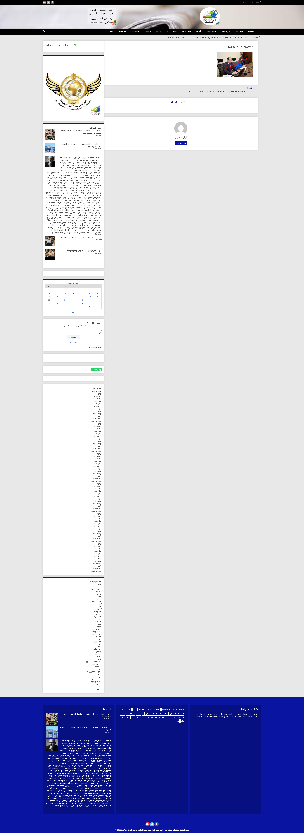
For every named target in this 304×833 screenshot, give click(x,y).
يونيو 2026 (98, 396)
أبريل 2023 (98, 491)
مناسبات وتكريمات (95, 681)
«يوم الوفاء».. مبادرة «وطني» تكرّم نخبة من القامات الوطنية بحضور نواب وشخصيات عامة (81, 132)
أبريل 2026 (98, 401)
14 (57, 296)
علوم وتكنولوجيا (96, 664)
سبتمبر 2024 (97, 448)
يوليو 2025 (98, 423)
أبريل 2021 (98, 551)
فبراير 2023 (98, 496)
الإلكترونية (157, 709)
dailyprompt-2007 (168, 709)
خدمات (99, 646)
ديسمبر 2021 (97, 531)
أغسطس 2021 (96, 541)
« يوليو (74, 312)
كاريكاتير (99, 676)
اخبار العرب (239, 31)
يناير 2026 (98, 408)
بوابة (137, 713)
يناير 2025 (98, 438)
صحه (111, 31)
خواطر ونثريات (97, 649)
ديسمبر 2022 (97, 501)
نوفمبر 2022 (97, 503)
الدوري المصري (174, 713)
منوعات (99, 684)
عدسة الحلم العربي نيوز (94, 661)
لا (99, 333)
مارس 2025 (97, 433)
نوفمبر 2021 (97, 533)
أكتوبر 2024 (98, 446)
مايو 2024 (98, 458)
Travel (99, 599)
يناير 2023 (98, 498)
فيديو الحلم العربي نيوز (94, 671)
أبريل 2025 (98, 431)
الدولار (166, 713)
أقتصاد (198, 31)
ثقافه (100, 639)
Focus (99, 594)
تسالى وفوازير (97, 634)
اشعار (100, 624)
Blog (100, 584)
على (133, 717)
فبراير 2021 (98, 556)
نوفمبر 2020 (97, 563)
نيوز (178, 721)
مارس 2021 (97, 553)
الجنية (123, 709)
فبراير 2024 (98, 466)
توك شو (159, 31)
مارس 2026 (97, 403)
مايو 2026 (98, 398)
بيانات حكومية (97, 631)
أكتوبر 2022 (98, 506)
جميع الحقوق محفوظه (181, 829)
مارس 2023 (97, 493)
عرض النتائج (73, 342)
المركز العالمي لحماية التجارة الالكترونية (134, 829)
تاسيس (131, 713)
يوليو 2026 (98, 393)
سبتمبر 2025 (97, 418)
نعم (98, 330)
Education (98, 586)
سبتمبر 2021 (97, 538)
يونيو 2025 (98, 426)
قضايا (100, 674)
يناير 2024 (98, 468)
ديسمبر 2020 (97, 561)
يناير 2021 (98, 558)
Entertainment (96, 589)
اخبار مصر (251, 31)
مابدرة (122, 717)
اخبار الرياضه (186, 31)
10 (90, 296)
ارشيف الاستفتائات (95, 347)
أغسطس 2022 (96, 511)
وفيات (99, 689)
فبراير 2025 (98, 436)
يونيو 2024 (98, 456)
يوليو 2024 (98, 453)
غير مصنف (98, 666)
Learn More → (181, 143)
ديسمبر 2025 (97, 411)
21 (57, 299)
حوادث (99, 644)
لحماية (128, 717)
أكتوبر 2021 (98, 536)
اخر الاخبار (99, 621)
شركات (138, 717)
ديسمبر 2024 (97, 441)
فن (100, 669)
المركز (142, 713)
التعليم (99, 626)
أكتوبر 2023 (98, 476)
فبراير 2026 (98, 406)
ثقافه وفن (135, 31)
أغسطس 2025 (96, 421)
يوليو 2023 (98, 483)
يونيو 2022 (98, 516)
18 (82, 299)
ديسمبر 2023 (97, 471)
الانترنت (135, 709)
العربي (148, 713)
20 (65, 299)
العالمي (154, 713)
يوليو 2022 (98, 513)
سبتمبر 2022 (97, 508)
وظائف (99, 686)
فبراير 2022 (98, 526)
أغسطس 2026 (96, 391)
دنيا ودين (147, 31)
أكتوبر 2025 (98, 416)
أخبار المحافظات (211, 31)
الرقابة (160, 713)
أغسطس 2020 (96, 571)
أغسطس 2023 (96, 481)
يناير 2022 (98, 528)
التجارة (129, 709)
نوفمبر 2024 (97, 443)
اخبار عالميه (226, 31)
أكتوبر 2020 (98, 566)
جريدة (125, 713)
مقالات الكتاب (97, 679)
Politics (99, 596)
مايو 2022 (98, 518)
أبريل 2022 (98, 521)
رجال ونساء (122, 31)
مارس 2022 (97, 523)
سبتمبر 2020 (97, 568)
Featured (98, 591)
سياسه (99, 656)
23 (97, 303)
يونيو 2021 (98, 546)
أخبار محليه (98, 606)
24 (90, 303)
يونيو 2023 (98, 486)
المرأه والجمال (172, 31)
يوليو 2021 (98, 543)
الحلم (182, 713)
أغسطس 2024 (96, 451)
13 (65, 296)
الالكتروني (149, 709)
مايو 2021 (98, 548)
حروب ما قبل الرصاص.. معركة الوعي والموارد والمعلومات (82, 250)
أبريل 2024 (98, 461)
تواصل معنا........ (96, 369)
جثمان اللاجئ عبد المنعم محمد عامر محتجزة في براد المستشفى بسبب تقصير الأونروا (80, 145)
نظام (182, 721)
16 (97, 299)
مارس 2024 (97, 463)
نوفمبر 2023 (97, 473)
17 (90, 299)
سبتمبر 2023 (97, 478)
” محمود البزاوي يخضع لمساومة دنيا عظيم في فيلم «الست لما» (80, 237)
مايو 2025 (98, 428)
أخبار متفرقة (97, 604)
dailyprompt (180, 709)
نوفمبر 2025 (97, 413)
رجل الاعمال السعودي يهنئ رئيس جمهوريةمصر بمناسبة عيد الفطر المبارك (163, 717)
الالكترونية (141, 709)
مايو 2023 (98, 488)
